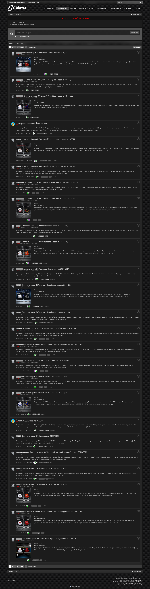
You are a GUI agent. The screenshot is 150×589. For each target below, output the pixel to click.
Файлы (74, 8)
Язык (8, 580)
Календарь (102, 8)
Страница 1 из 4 (32, 47)
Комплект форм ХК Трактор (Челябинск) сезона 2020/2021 (47, 285)
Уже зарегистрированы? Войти (17, 2)
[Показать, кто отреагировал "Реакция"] (34, 133)
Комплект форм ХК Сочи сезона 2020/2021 (40, 436)
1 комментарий (32, 74)
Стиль (14, 580)
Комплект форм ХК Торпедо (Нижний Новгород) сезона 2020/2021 (58, 452)
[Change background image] (38, 2)
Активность (63, 8)
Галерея (83, 8)
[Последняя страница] (26, 47)
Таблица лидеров (115, 8)
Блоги (92, 8)
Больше (138, 8)
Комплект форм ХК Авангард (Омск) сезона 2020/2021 (45, 53)
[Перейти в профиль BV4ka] (13, 124)
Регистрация (31, 2)
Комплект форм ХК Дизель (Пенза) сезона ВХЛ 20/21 (44, 377)
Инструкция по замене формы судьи (31, 123)
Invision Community (130, 584)
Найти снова (134, 32)
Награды (128, 8)
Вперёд (22, 47)
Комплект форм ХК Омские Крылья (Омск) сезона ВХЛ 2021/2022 (53, 182)
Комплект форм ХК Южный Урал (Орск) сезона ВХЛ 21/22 (48, 80)
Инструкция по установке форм (29, 420)
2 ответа (30, 371)
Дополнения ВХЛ (35, 81)
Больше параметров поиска (23, 36)
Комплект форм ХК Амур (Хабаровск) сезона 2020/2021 (44, 468)
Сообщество (49, 8)
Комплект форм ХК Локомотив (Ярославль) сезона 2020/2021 (49, 328)
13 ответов (31, 176)
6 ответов (30, 279)
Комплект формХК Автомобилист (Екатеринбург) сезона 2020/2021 (53, 344)
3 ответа (29, 236)
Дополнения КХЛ (35, 168)
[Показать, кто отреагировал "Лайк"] (46, 74)
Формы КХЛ (34, 141)
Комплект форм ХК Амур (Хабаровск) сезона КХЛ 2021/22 (45, 226)
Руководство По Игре (35, 124)
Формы (32, 54)
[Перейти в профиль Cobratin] (13, 54)
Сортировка (136, 47)
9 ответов (30, 322)
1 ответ (29, 133)
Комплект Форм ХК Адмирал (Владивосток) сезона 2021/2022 (48, 139)
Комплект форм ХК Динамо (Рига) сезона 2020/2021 (46, 361)
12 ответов (30, 430)
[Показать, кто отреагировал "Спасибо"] (45, 74)
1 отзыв (40, 74)
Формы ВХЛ (34, 97)
